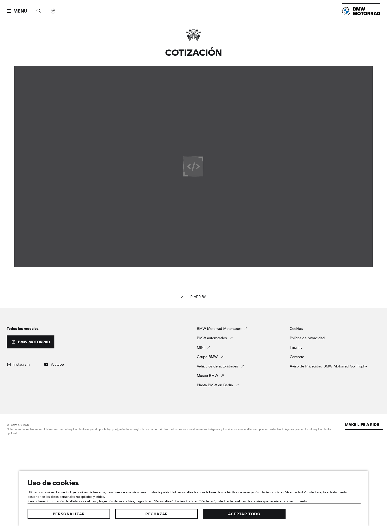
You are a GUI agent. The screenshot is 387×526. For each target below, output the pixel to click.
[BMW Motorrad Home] (361, 11)
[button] (17, 11)
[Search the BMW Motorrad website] (38, 9)
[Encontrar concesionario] (53, 9)
